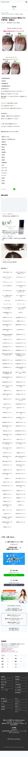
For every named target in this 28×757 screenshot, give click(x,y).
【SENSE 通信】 (7, 272)
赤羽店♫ (20, 505)
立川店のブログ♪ (7, 482)
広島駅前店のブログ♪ (20, 418)
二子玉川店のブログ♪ (7, 321)
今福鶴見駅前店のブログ (7, 330)
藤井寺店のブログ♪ (7, 490)
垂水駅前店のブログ (7, 382)
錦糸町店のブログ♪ (21, 513)
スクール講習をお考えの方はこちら (21, 291)
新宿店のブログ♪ (20, 422)
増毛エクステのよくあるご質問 (7, 386)
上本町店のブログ (7, 317)
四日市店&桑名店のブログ (7, 377)
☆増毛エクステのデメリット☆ (7, 277)
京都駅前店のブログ (20, 324)
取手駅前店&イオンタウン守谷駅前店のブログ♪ (20, 355)
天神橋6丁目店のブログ (7, 395)
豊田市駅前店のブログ (7, 505)
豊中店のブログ (7, 501)
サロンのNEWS (7, 290)
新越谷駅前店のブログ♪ (7, 426)
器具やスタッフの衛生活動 (21, 373)
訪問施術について (20, 497)
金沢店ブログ (7, 513)
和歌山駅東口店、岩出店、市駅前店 (7, 373)
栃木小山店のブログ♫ (7, 448)
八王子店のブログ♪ (7, 343)
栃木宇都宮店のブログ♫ (21, 443)
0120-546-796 (18, 722)
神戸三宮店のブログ (21, 478)
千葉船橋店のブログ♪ (20, 350)
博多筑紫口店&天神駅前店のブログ (7, 354)
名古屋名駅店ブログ (20, 360)
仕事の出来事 (20, 329)
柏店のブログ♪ (7, 439)
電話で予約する (14, 585)
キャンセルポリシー (21, 282)
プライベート (20, 304)
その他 (7, 300)
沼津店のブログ (7, 470)
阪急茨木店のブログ (21, 517)
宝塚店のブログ (7, 399)
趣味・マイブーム (7, 510)
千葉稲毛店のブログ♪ (7, 350)
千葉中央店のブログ (7, 346)
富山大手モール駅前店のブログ (21, 399)
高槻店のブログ (7, 527)
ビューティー (7, 304)
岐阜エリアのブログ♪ (7, 408)
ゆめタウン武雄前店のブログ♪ (7, 308)
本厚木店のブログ (7, 431)
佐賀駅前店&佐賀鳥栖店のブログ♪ (7, 335)
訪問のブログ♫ (7, 497)
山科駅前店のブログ (20, 404)
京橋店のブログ (21, 321)
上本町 (20, 312)
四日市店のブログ (20, 377)
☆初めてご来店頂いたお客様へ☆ (21, 273)
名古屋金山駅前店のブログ (21, 368)
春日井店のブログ (21, 426)
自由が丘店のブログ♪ (7, 485)
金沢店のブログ (20, 510)
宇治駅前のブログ (20, 394)
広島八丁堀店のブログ (20, 413)
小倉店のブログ (7, 404)
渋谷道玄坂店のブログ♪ (7, 474)
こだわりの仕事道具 (7, 285)
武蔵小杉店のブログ (7, 461)
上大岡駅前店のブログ (7, 313)
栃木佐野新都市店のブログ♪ (7, 443)
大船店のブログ (7, 390)
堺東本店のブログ (20, 382)
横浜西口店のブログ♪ (7, 457)
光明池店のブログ (20, 334)
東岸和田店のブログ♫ (20, 431)
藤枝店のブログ (21, 490)
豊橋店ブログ (20, 501)
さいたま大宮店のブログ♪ (21, 286)
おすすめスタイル (20, 277)
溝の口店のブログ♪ (21, 473)
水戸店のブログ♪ (7, 465)
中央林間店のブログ (20, 317)
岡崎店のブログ (7, 412)
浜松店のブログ (20, 470)
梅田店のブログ (21, 452)
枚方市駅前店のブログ (20, 434)
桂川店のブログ (20, 448)
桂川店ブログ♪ (7, 452)
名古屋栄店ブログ (7, 367)
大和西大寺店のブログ (20, 386)
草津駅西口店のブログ (20, 486)
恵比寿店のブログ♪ (7, 422)
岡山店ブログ (20, 407)
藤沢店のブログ (20, 494)
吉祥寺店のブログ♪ (7, 360)
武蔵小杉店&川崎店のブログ (20, 457)
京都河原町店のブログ (7, 325)
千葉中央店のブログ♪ (20, 346)
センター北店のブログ (20, 296)
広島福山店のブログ (7, 417)
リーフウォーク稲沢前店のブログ (21, 308)
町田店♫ (7, 478)
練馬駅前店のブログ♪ (20, 482)
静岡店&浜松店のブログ (7, 522)
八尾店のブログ (7, 339)
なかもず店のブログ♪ (20, 300)
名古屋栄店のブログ (7, 363)
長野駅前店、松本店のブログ (7, 518)
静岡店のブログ (20, 522)
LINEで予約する (14, 575)
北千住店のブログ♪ (20, 343)
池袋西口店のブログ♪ (20, 465)
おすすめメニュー (7, 282)
